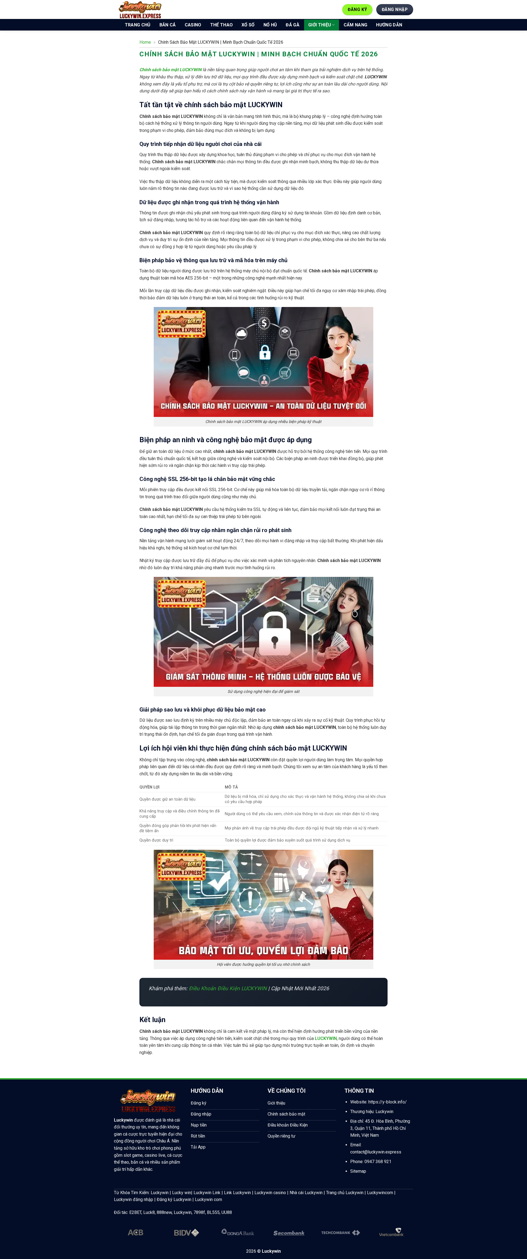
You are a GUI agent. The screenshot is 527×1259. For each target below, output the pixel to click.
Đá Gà (292, 24)
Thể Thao (221, 24)
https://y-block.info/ (387, 1102)
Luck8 (149, 1212)
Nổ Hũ (270, 24)
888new (164, 1212)
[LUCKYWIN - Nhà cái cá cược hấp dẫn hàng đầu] (140, 9)
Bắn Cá (167, 24)
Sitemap (358, 1171)
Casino (193, 24)
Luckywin (123, 1120)
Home (145, 42)
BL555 (213, 1212)
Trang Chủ (138, 24)
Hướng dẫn (389, 24)
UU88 (227, 1212)
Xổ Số (248, 24)
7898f (199, 1212)
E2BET (135, 1212)
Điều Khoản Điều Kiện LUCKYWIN (228, 988)
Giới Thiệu (319, 24)
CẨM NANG (356, 24)
